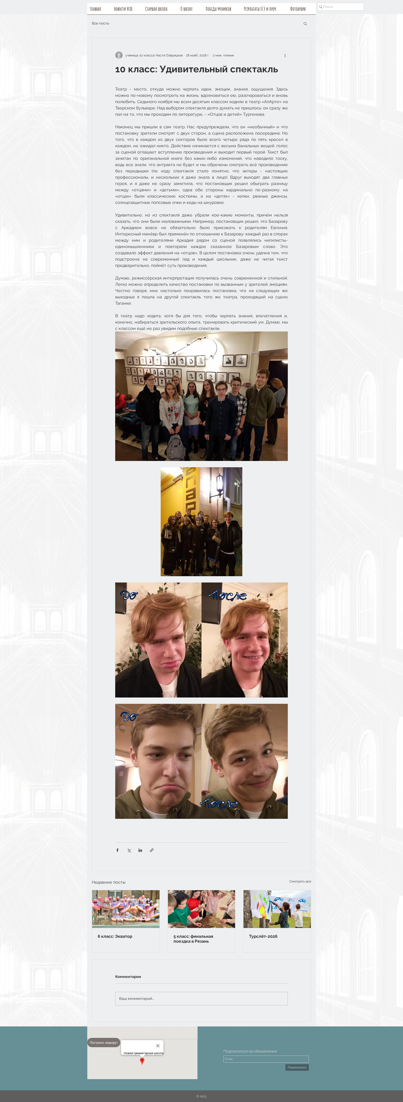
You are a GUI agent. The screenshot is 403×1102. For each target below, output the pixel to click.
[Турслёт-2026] (277, 909)
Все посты (100, 23)
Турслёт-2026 (263, 936)
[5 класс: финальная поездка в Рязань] (201, 909)
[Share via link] (151, 850)
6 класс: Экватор (115, 936)
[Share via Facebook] (117, 850)
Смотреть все (300, 881)
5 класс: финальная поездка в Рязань (193, 939)
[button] (190, 10)
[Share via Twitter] (129, 850)
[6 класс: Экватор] (126, 909)
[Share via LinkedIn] (140, 850)
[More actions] (285, 55)
